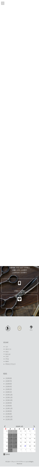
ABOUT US (8, 349)
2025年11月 (8, 397)
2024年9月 (8, 411)
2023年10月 (8, 419)
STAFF (7, 356)
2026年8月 (8, 378)
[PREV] (5, 426)
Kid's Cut (7, 354)
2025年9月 (8, 403)
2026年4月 (8, 386)
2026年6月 (8, 384)
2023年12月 (8, 417)
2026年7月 (8, 381)
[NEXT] (34, 426)
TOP (6, 347)
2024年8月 (8, 414)
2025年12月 (8, 395)
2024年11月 (8, 408)
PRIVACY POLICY (10, 364)
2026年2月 (8, 389)
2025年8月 (8, 406)
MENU (7, 352)
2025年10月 (8, 400)
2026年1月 (8, 392)
